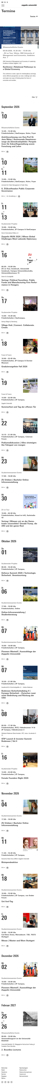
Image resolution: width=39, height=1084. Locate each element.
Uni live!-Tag (7, 902)
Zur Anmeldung (11, 196)
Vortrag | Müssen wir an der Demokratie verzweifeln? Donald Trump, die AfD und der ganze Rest (19, 523)
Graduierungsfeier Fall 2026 (14, 367)
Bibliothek (4, 1068)
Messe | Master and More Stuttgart (17, 941)
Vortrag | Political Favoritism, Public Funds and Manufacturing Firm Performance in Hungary (19, 282)
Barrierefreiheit (24, 1076)
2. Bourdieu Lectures (11, 1050)
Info (2, 151)
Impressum (23, 1074)
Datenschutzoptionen (26, 1072)
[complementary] (7, 2)
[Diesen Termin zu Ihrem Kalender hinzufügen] (8, 151)
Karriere (3, 1074)
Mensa (3, 1078)
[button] (2, 1082)
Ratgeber (4, 1076)
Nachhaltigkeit (24, 1068)
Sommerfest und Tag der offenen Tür (18, 407)
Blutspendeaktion (9, 862)
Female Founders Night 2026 (14, 778)
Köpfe (3, 1070)
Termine (8, 11)
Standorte (4, 1072)
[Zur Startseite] (30, 6)
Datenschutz (23, 1070)
